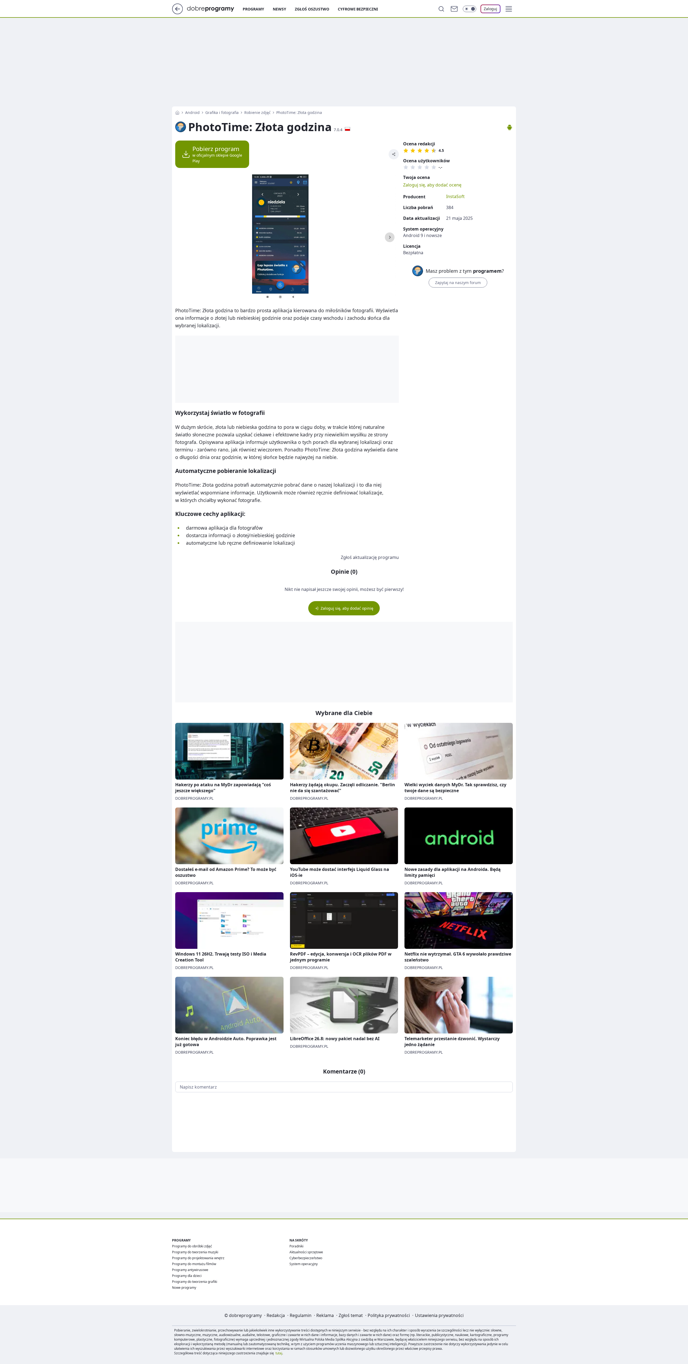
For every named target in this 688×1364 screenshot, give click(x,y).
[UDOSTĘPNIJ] (394, 154)
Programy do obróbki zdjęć (192, 1246)
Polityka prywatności (389, 1315)
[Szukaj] (441, 9)
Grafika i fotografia (222, 112)
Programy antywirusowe (190, 1270)
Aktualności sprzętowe (306, 1252)
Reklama (325, 1315)
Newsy (279, 9)
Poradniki (296, 1246)
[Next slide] (390, 237)
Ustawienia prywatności (439, 1315)
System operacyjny (303, 1264)
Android (192, 112)
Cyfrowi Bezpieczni (358, 9)
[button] (508, 9)
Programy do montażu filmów (194, 1264)
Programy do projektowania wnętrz (198, 1258)
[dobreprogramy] (215, 8)
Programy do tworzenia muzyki (195, 1252)
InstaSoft (455, 196)
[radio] (405, 150)
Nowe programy (184, 1287)
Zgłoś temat (351, 1315)
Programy (253, 9)
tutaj (278, 1353)
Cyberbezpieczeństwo (305, 1258)
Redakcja (276, 1315)
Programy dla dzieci (187, 1275)
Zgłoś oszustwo (312, 9)
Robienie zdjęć (257, 112)
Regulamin (300, 1315)
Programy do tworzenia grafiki (194, 1281)
